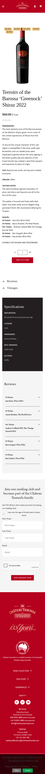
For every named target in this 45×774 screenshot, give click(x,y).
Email (4, 545)
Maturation (10, 313)
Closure (8, 323)
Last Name (6, 531)
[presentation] (21, 565)
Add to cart (22, 260)
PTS (9, 29)
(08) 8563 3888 (16, 717)
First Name (6, 518)
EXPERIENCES (21, 687)
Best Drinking (10, 345)
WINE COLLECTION (21, 671)
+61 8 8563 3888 (17, 720)
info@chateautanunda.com (22, 723)
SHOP (21, 695)
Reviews (11, 281)
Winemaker (9, 334)
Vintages (12, 288)
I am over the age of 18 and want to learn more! (24, 514)
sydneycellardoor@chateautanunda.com (22, 740)
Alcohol (8, 356)
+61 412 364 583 (22, 737)
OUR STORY (21, 679)
